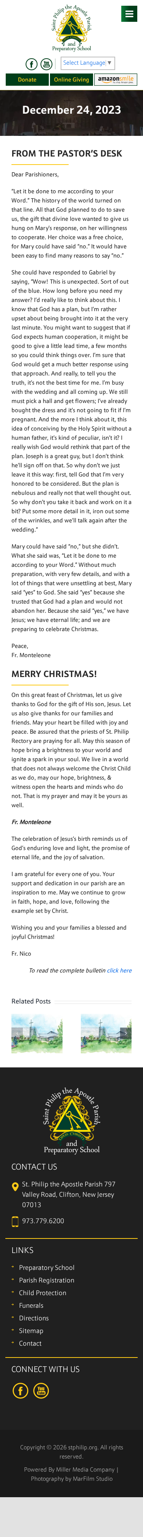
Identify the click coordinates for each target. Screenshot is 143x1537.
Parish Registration (46, 1280)
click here (119, 971)
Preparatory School (47, 1268)
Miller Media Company (85, 1470)
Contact (30, 1344)
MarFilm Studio (92, 1479)
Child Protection (42, 1293)
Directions (34, 1318)
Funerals (31, 1306)
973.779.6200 (43, 1221)
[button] (17, 1033)
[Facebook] (31, 64)
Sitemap (31, 1331)
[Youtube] (46, 64)
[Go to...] (129, 14)
